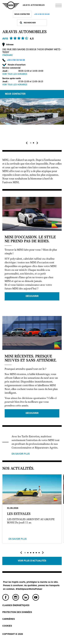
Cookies (7, 626)
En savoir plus (21, 454)
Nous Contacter (22, 14)
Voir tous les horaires (14, 74)
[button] (30, 143)
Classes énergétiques (15, 605)
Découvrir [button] (32, 296)
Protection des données (17, 612)
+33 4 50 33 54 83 (42, 14)
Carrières (8, 619)
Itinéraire (7, 55)
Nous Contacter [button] (15, 94)
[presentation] (26, 143)
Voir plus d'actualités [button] (32, 561)
